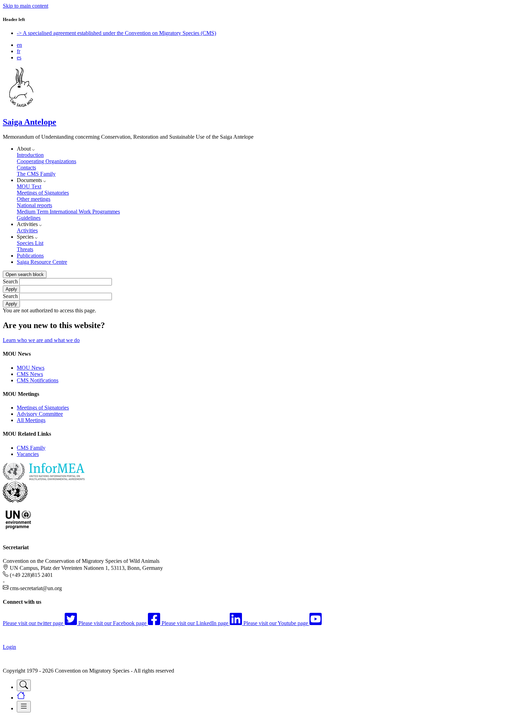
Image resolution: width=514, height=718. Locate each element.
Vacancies (28, 454)
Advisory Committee (40, 414)
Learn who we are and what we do (41, 340)
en (19, 45)
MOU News (30, 368)
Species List (30, 243)
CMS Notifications (37, 380)
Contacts (26, 168)
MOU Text (29, 186)
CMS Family (31, 448)
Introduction (30, 155)
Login (9, 647)
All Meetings (31, 420)
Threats (25, 249)
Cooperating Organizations (46, 161)
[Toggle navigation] (24, 685)
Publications (30, 256)
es (19, 57)
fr (18, 51)
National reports (34, 205)
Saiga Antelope (29, 121)
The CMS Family (36, 174)
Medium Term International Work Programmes (68, 212)
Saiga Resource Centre (42, 262)
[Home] (21, 107)
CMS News (30, 374)
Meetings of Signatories (43, 193)
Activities (27, 230)
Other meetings (33, 199)
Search (10, 281)
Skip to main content (25, 6)
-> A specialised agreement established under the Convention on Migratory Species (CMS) (116, 33)
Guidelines (29, 218)
